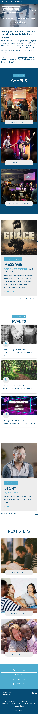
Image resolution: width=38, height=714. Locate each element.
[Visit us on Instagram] (33, 693)
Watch (6, 291)
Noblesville (8, 1)
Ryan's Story (11, 493)
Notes (18, 291)
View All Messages (26, 298)
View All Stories (8, 514)
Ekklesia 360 (19, 710)
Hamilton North (19, 1)
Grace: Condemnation (15, 269)
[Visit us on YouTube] (36, 693)
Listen (12, 291)
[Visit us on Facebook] (30, 693)
